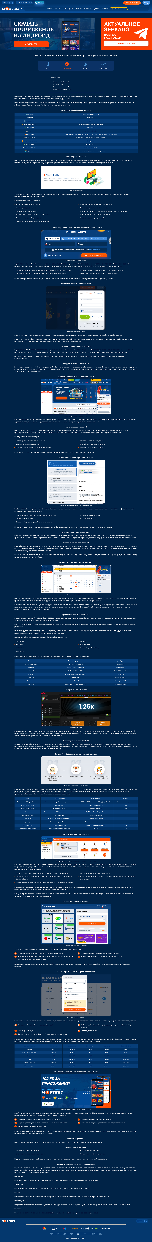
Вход (146, 3)
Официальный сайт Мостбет (61, 82)
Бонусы (58, 9)
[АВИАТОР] (103, 65)
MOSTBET (81, 1238)
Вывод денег (68, 9)
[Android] (10, 3)
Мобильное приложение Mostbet (62, 87)
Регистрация (133, 3)
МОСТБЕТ (74, 1238)
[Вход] (48, 65)
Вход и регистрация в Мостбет (62, 89)
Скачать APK (31, 44)
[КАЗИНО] (67, 65)
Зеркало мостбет (126, 43)
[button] (149, 1235)
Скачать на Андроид (91, 9)
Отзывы (79, 9)
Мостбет (49, 9)
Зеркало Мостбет (58, 84)
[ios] (12, 3)
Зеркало (105, 9)
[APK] (85, 65)
